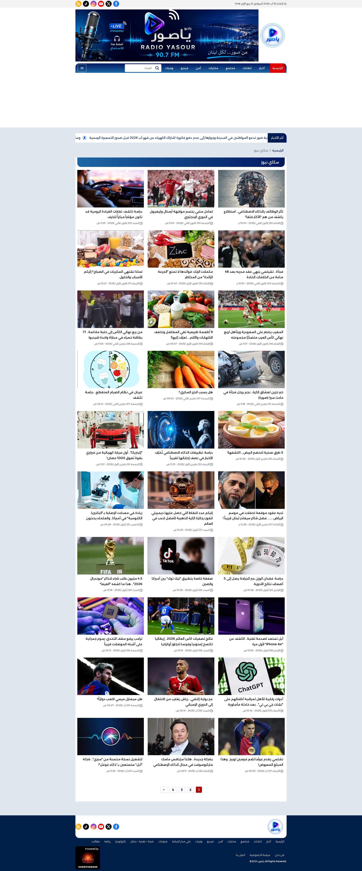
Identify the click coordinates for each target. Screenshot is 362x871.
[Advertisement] (181, 101)
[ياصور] (272, 33)
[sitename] (275, 826)
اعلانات (247, 68)
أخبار (262, 68)
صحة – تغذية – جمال (142, 841)
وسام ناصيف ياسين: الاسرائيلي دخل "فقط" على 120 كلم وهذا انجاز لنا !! (84, 138)
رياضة (107, 841)
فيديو (184, 68)
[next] (164, 790)
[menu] (82, 68)
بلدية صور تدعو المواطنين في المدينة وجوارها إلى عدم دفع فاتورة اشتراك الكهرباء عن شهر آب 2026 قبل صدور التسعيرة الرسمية (233, 138)
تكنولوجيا (120, 841)
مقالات (95, 841)
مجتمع (230, 68)
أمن (198, 68)
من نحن (279, 855)
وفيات (169, 68)
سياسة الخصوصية (260, 855)
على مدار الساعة (181, 841)
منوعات (162, 841)
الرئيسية (277, 68)
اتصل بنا (240, 855)
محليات (213, 68)
